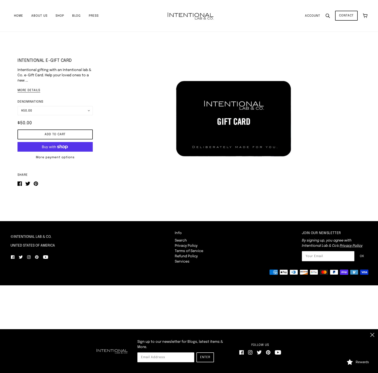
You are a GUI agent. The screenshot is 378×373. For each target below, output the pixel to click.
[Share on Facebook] (20, 183)
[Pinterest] (268, 352)
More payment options (55, 157)
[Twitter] (259, 352)
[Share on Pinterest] (36, 183)
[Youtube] (278, 352)
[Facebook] (241, 352)
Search (181, 240)
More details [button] (29, 90)
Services (182, 261)
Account (312, 15)
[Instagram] (250, 352)
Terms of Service (189, 251)
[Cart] (365, 15)
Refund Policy (186, 256)
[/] (190, 16)
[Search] (327, 15)
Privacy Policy (186, 246)
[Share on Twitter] (27, 183)
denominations (30, 101)
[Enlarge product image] (233, 118)
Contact (346, 15)
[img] (13, 257)
